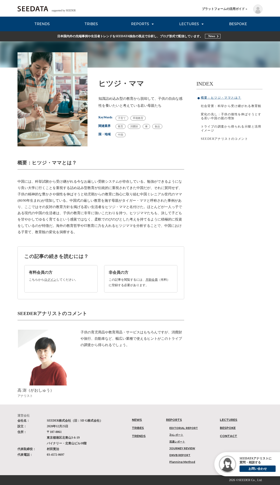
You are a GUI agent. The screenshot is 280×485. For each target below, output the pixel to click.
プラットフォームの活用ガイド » (224, 9)
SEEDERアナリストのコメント (224, 138)
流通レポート (177, 441)
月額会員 (151, 279)
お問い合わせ (257, 468)
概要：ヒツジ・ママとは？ (221, 97)
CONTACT (228, 436)
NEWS (137, 420)
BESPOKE (238, 24)
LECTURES (189, 24)
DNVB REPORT (179, 455)
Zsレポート (176, 434)
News (211, 36)
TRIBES (91, 24)
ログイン (50, 279)
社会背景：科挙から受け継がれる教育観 (231, 106)
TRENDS (42, 24)
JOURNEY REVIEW (182, 448)
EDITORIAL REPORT (183, 428)
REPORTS (140, 24)
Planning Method (182, 462)
